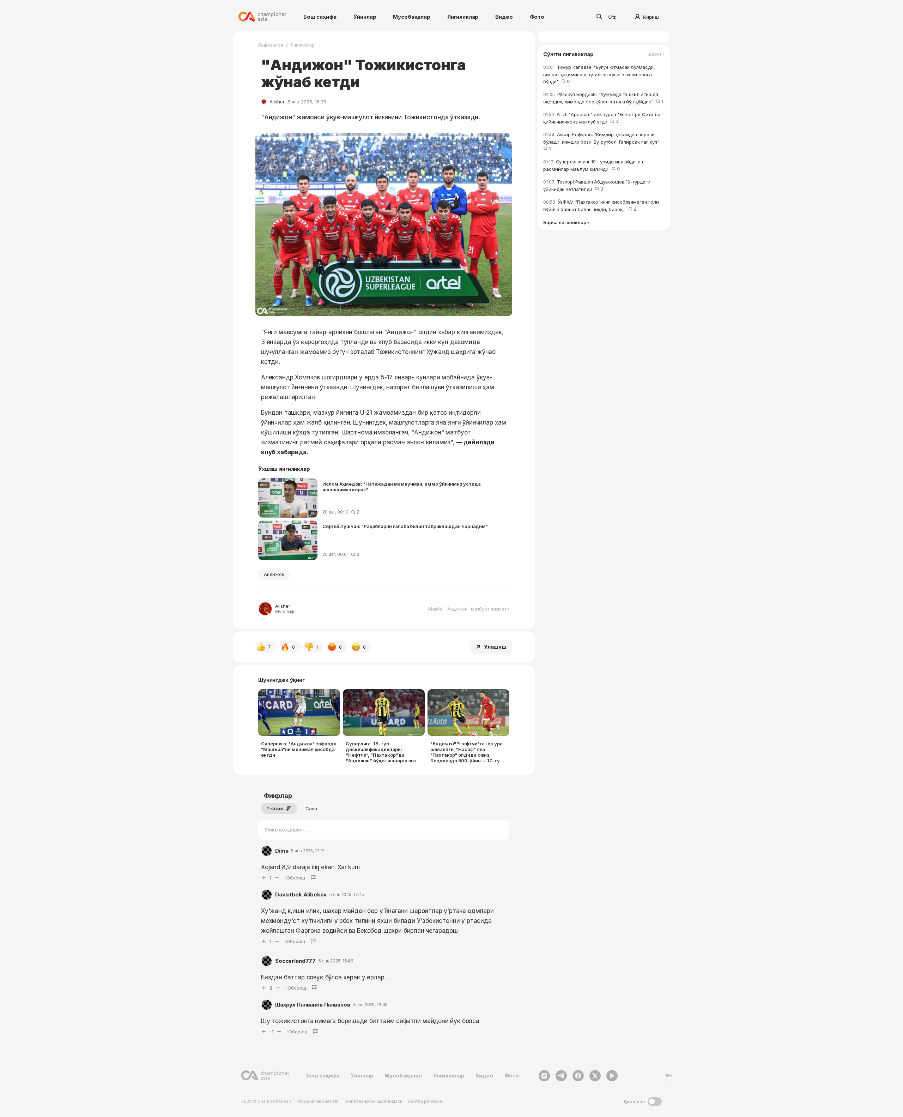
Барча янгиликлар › (566, 222)
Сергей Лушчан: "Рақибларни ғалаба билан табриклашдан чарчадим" (405, 526)
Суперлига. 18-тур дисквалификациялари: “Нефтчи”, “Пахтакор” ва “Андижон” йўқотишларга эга (381, 752)
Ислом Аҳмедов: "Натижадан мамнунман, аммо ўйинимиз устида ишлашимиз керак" (401, 486)
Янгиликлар (463, 16)
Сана (311, 808)
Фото (537, 16)
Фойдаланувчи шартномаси (373, 1101)
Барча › (657, 54)
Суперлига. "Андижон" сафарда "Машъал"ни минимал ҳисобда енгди (299, 749)
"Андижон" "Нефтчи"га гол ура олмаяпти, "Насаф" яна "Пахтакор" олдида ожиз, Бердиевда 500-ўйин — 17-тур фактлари (466, 752)
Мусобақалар (411, 16)
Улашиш (495, 646)
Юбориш (295, 878)
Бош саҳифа (320, 16)
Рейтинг (275, 808)
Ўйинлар (364, 16)
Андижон (274, 574)
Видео (504, 16)
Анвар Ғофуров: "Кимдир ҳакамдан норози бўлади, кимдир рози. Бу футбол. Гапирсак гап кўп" (602, 141)
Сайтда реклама (425, 1101)
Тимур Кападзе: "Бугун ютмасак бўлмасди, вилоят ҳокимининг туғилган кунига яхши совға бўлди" (599, 74)
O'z (612, 17)
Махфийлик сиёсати (318, 1101)
